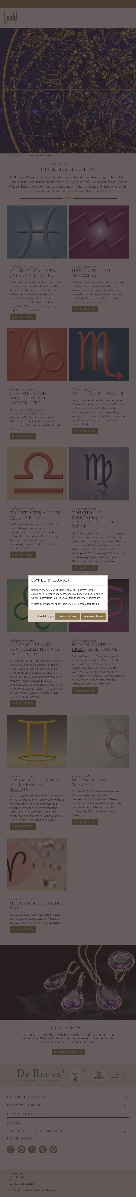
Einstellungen (46, 616)
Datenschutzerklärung (87, 604)
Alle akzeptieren (93, 616)
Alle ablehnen (68, 616)
